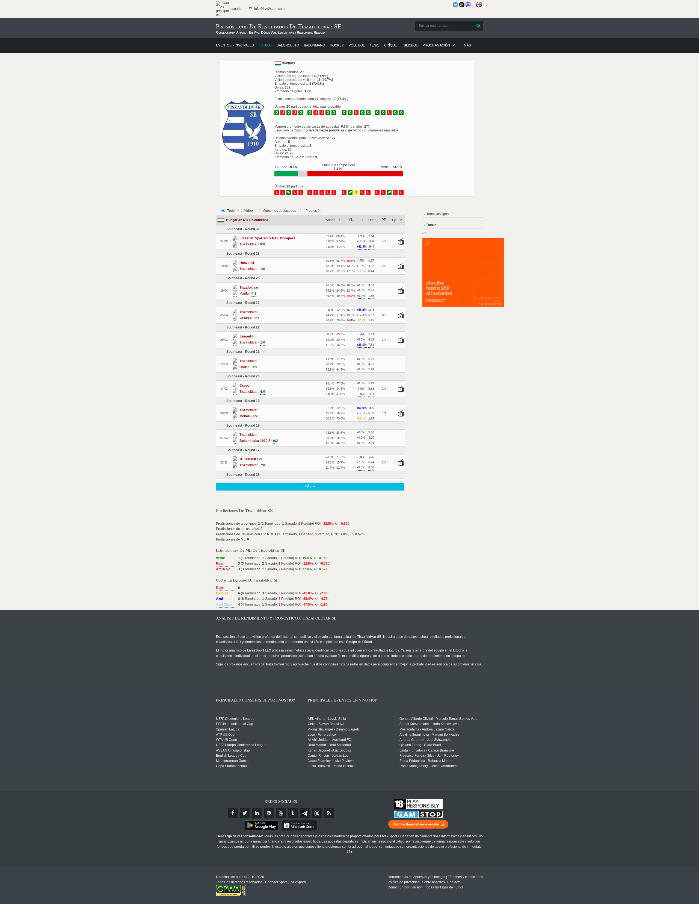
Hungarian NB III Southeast (247, 220)
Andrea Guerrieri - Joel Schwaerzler (426, 740)
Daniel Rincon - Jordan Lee (328, 756)
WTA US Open (226, 740)
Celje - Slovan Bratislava (326, 724)
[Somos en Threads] (461, 4)
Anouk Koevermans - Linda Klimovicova (429, 724)
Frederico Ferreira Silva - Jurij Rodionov (429, 756)
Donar (392, 887)
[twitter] (245, 813)
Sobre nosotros (433, 882)
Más (467, 45)
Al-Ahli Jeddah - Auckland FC (329, 740)
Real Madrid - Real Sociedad (329, 745)
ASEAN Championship (233, 750)
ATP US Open (226, 734)
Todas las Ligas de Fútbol (444, 887)
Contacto (454, 882)
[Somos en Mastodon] (468, 4)
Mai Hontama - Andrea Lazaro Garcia (427, 729)
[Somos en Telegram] (455, 4)
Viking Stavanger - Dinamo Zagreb (333, 729)
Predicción (313, 211)
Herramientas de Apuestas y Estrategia (416, 877)
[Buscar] (478, 25)
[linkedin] (257, 813)
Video (248, 211)
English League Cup (231, 756)
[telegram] (305, 813)
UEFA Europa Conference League (241, 745)
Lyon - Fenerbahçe (322, 734)
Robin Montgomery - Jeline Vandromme (428, 766)
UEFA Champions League (235, 719)
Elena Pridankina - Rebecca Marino (425, 761)
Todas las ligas (437, 214)
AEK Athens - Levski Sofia (327, 719)
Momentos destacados (279, 211)
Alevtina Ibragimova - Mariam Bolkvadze (429, 734)
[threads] (317, 813)
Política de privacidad (404, 882)
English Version (411, 887)
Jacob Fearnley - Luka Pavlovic (331, 761)
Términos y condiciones (465, 877)
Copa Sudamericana (231, 766)
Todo (231, 211)
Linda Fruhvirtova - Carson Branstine (426, 750)
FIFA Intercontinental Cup (234, 724)
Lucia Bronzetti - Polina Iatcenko (332, 766)
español (236, 9)
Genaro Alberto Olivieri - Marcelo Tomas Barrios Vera (438, 719)
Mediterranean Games (232, 761)
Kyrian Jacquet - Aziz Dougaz (329, 750)
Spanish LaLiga (227, 729)
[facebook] (233, 813)
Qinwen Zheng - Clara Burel (420, 745)
